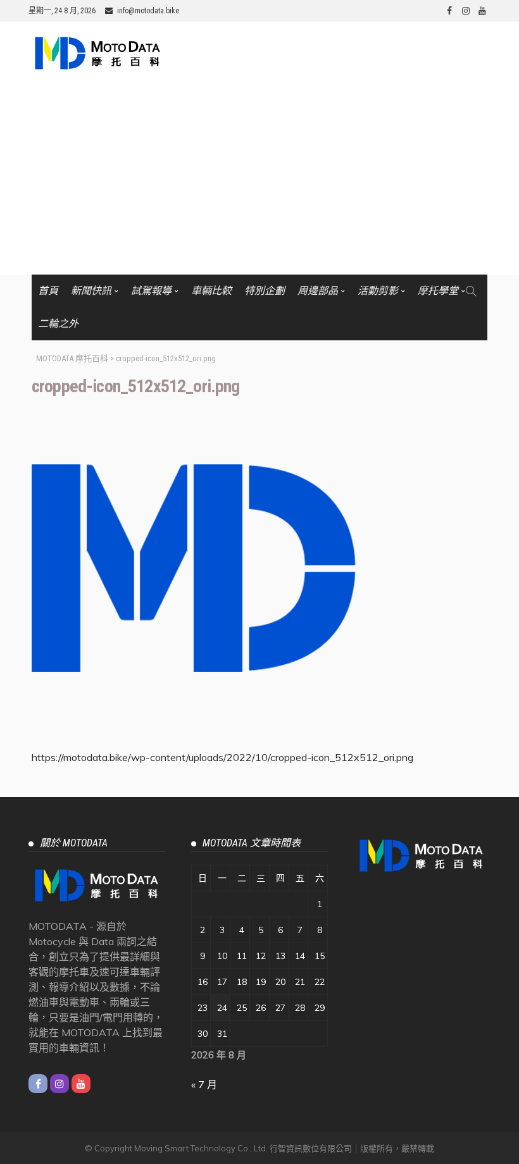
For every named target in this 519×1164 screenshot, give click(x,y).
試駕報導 (151, 291)
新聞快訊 (91, 291)
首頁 (48, 291)
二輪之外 (58, 324)
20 (280, 982)
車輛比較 (211, 291)
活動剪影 (378, 291)
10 (222, 956)
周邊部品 (317, 291)
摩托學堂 (438, 291)
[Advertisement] (259, 179)
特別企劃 (264, 291)
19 (261, 982)
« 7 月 (204, 1084)
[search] (470, 291)
